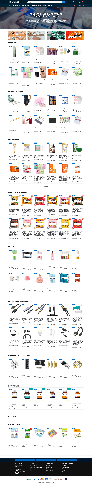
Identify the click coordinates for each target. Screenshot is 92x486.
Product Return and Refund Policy (37, 467)
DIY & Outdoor (82, 317)
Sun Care (82, 262)
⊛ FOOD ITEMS (11, 208)
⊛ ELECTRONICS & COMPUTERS (13, 317)
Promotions (64, 471)
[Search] (63, 2)
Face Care (13, 262)
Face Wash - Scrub (17, 262)
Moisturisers (29, 262)
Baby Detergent (41, 440)
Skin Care (76, 262)
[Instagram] (18, 473)
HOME (10, 5)
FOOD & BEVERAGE (25, 5)
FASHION (44, 5)
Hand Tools (15, 371)
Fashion (63, 470)
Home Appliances (44, 340)
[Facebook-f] (16, 473)
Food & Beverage (65, 467)
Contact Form (49, 467)
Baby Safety (15, 440)
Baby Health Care (66, 440)
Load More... (46, 186)
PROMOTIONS (51, 5)
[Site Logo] (14, 2)
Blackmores (81, 402)
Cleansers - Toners (40, 262)
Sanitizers (19, 440)
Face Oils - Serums (55, 262)
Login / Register (49, 470)
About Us (48, 465)
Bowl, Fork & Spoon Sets (55, 440)
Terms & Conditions (34, 465)
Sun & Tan (79, 262)
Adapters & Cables (19, 317)
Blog (47, 468)
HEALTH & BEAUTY (16, 5)
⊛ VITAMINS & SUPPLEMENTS (75, 402)
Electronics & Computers (67, 468)
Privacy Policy (33, 468)
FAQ (31, 470)
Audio (43, 317)
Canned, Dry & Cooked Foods (17, 208)
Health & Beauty (65, 465)
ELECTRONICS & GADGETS (36, 5)
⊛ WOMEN (10, 262)
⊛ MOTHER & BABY (11, 440)
